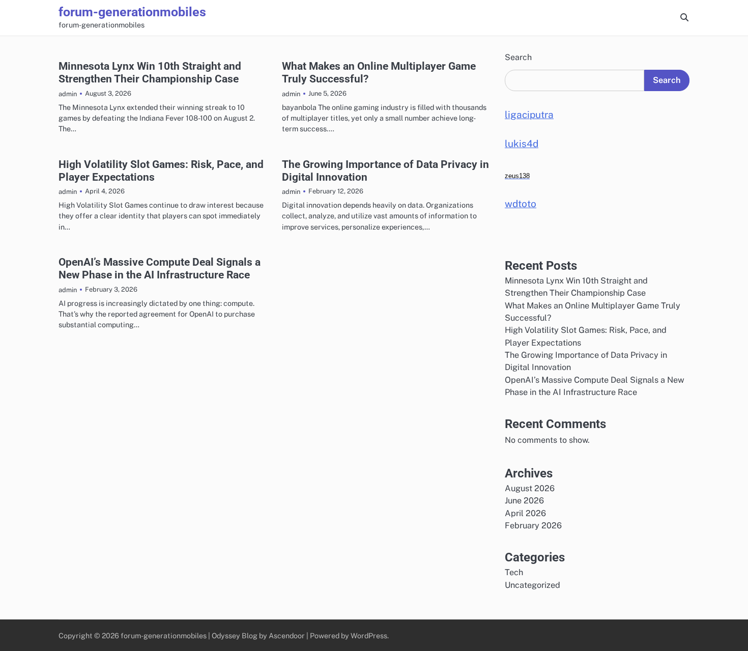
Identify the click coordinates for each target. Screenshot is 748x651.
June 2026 (524, 500)
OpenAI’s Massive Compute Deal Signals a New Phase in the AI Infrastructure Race (160, 268)
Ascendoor (287, 635)
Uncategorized (532, 585)
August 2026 (530, 488)
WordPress (369, 635)
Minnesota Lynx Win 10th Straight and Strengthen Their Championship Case (150, 72)
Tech (514, 572)
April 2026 (525, 513)
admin (68, 94)
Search (518, 57)
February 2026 (533, 525)
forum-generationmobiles (132, 12)
